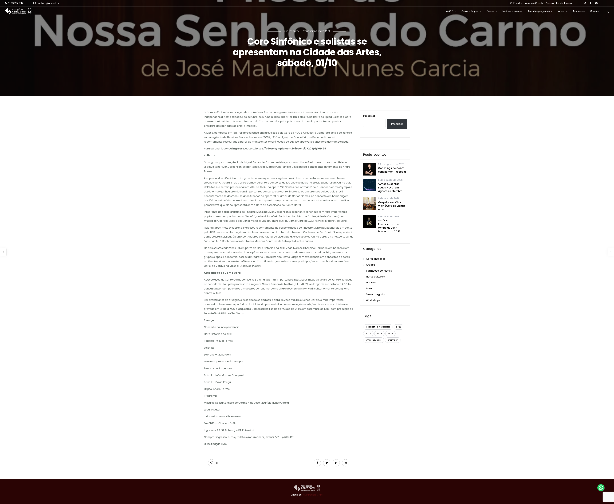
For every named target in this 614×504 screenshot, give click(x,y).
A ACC (449, 11)
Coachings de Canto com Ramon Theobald (392, 169)
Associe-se (579, 11)
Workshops (373, 300)
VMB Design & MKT (313, 494)
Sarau (369, 288)
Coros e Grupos (469, 11)
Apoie (561, 11)
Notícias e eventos (512, 11)
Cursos (490, 11)
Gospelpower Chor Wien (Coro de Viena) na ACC (391, 206)
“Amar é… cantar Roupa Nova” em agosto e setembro (390, 187)
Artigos (370, 265)
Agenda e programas (539, 11)
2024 (368, 333)
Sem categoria (375, 294)
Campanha (393, 340)
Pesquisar (369, 115)
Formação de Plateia (379, 271)
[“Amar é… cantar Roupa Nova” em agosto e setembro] (369, 185)
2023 (398, 327)
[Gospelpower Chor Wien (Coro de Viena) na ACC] (369, 203)
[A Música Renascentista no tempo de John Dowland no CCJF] (369, 221)
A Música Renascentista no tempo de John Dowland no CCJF (389, 226)
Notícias (371, 282)
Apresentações (375, 259)
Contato (594, 11)
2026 (390, 333)
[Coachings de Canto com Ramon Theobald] (369, 169)
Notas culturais (375, 276)
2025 (379, 333)
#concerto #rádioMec (378, 327)
